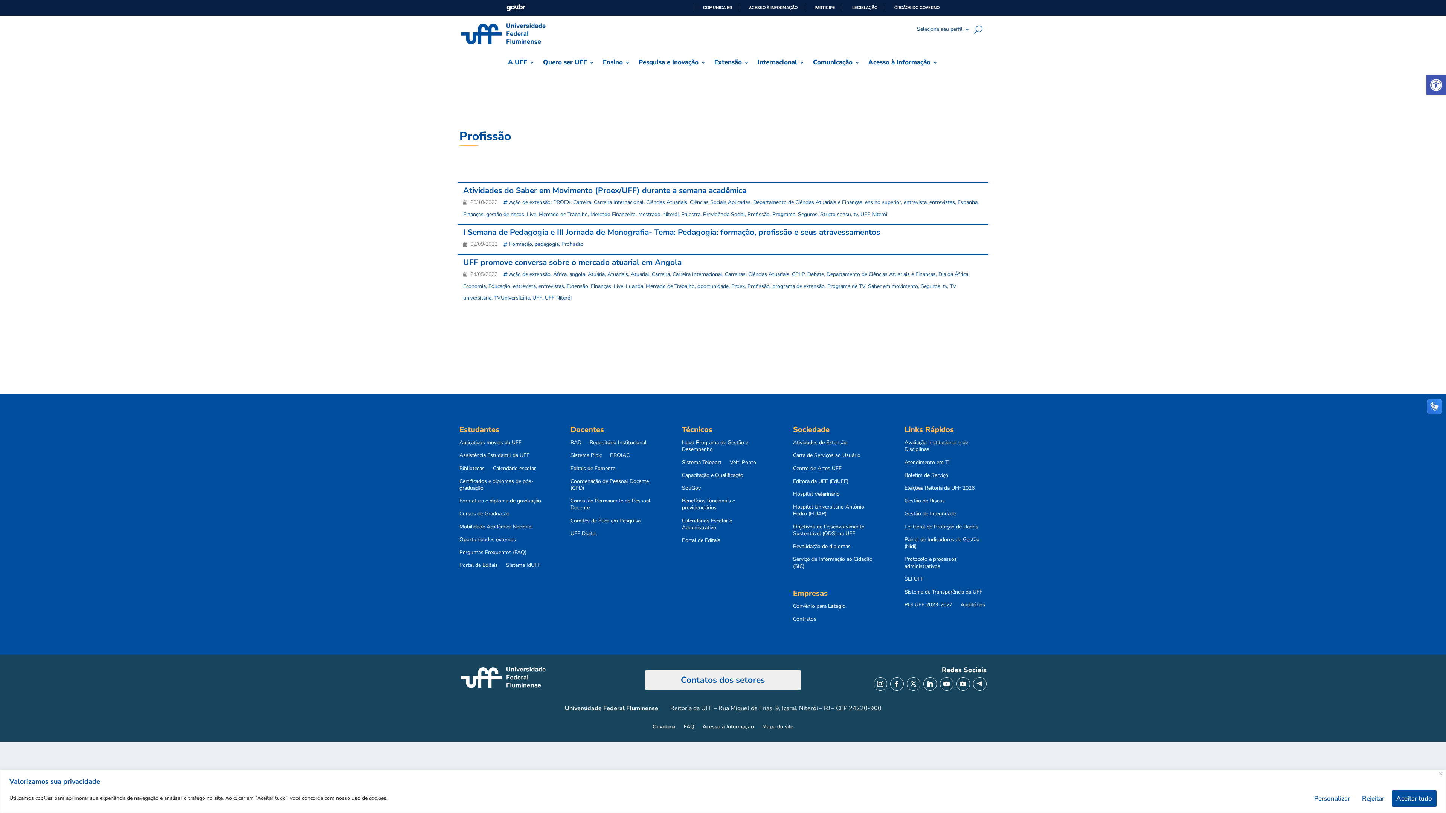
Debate (815, 274)
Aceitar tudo (1414, 798)
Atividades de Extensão (820, 442)
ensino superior (883, 202)
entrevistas (942, 202)
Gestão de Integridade (930, 513)
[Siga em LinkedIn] (930, 684)
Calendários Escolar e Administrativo (707, 524)
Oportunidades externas (487, 539)
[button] (1436, 85)
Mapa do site (777, 727)
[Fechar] (1441, 773)
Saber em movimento (893, 286)
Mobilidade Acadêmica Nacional (496, 527)
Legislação (864, 7)
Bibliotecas (472, 468)
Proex (738, 286)
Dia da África (953, 274)
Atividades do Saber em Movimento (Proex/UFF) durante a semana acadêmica (604, 190)
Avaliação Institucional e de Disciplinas (936, 446)
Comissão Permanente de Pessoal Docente (610, 504)
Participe (825, 7)
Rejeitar (1373, 798)
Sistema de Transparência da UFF (943, 592)
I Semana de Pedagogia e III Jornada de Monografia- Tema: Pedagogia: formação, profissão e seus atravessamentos (671, 232)
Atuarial (640, 274)
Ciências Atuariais (666, 202)
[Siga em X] (913, 684)
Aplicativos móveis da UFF (490, 442)
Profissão (758, 214)
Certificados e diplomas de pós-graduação (496, 485)
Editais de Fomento (593, 468)
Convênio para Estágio (819, 606)
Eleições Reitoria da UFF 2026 (940, 488)
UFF (537, 297)
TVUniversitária (512, 297)
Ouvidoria (664, 727)
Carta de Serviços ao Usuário (826, 455)
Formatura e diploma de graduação (500, 501)
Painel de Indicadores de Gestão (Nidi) (942, 543)
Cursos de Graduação (484, 513)
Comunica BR (717, 7)
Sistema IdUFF (523, 565)
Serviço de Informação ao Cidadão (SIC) (832, 562)
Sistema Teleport (701, 462)
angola (577, 274)
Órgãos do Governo (917, 7)
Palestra (690, 214)
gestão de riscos (505, 214)
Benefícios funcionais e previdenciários (708, 504)
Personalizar (1332, 798)
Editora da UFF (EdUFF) (820, 481)
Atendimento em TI (927, 462)
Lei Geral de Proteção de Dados (941, 527)
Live (531, 214)
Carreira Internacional (619, 202)
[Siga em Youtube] (946, 684)
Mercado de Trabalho (563, 214)
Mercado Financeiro (613, 214)
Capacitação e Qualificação (712, 475)
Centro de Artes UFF (817, 468)
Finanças (473, 214)
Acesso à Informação (728, 727)
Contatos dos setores (723, 680)
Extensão (577, 286)
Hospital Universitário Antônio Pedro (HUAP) (828, 510)
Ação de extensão (530, 274)
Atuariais (617, 274)
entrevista (915, 202)
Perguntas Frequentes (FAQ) (492, 552)
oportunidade (713, 286)
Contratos (804, 619)
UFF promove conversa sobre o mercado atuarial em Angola (572, 262)
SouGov (691, 488)
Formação (520, 244)
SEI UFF (914, 579)
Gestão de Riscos (925, 501)
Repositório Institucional (618, 442)
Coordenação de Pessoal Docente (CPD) (609, 485)
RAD (575, 442)
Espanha (968, 202)
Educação (499, 286)
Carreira (582, 202)
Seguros (808, 214)
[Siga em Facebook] (897, 684)
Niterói (671, 214)
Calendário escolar (514, 468)
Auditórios (973, 604)
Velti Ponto (743, 462)
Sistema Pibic (586, 455)
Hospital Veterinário (816, 494)
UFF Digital (583, 533)
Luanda (634, 286)
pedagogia (547, 244)
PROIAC (620, 455)
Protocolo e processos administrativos (931, 562)
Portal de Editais (478, 565)
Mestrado (649, 214)
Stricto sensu (835, 214)
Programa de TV (846, 286)
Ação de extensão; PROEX (539, 202)
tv (856, 214)
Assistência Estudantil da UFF (494, 455)
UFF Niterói (873, 214)
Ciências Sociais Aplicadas (720, 202)
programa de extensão (798, 286)
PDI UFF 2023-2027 (928, 604)
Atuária (596, 274)
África (560, 274)
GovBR (515, 7)
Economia (474, 286)
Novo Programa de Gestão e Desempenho (715, 446)
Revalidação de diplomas (822, 546)
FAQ (689, 727)
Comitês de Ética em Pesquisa (605, 521)
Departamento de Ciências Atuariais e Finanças (807, 202)
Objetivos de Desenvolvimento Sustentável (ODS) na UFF (829, 530)
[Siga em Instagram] (880, 684)
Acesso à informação (773, 7)
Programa (783, 214)
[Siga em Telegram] (980, 684)
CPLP (798, 274)
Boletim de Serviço (926, 475)
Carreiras (735, 274)
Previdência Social (724, 214)
